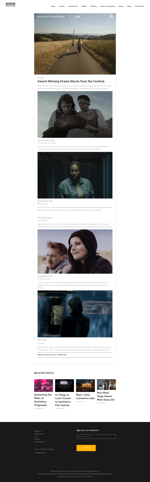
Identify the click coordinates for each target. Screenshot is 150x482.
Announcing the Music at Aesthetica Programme (43, 400)
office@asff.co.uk (39, 453)
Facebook (44, 449)
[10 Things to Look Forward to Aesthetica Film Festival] (64, 385)
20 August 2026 (39, 408)
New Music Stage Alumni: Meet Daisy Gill (105, 396)
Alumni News (42, 17)
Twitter (36, 449)
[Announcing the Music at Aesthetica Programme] (43, 385)
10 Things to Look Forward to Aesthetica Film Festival (63, 400)
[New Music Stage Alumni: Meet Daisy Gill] (106, 384)
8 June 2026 (79, 402)
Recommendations (57, 17)
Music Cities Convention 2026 (85, 397)
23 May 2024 (41, 78)
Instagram (51, 449)
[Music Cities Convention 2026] (85, 385)
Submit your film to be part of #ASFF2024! (52, 355)
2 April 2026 (100, 403)
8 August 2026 (59, 408)
